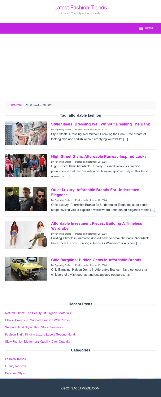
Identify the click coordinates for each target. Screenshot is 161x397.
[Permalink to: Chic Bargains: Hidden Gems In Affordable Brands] (26, 268)
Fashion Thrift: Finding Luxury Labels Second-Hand (40, 334)
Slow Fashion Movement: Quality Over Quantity (37, 341)
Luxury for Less (15, 366)
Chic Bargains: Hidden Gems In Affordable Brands (96, 259)
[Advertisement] (80, 67)
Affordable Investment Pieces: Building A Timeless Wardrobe (96, 226)
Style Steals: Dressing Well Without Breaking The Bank (100, 124)
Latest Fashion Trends (80, 7)
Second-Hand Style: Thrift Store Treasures (34, 327)
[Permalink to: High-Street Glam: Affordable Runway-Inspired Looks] (26, 165)
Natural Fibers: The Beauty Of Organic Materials (38, 313)
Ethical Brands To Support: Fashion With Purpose (38, 320)
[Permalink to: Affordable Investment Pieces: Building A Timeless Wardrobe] (26, 234)
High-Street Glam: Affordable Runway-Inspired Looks (99, 156)
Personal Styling (16, 373)
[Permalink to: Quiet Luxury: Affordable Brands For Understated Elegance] (26, 198)
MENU (149, 28)
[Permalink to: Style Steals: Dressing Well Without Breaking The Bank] (26, 133)
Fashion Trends (15, 359)
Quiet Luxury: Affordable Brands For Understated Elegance (95, 192)
